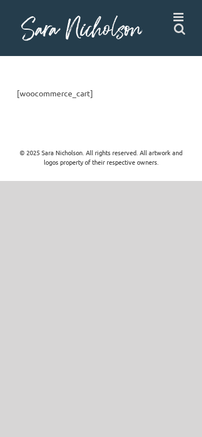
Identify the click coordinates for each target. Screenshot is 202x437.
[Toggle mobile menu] (179, 17)
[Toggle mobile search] (179, 29)
